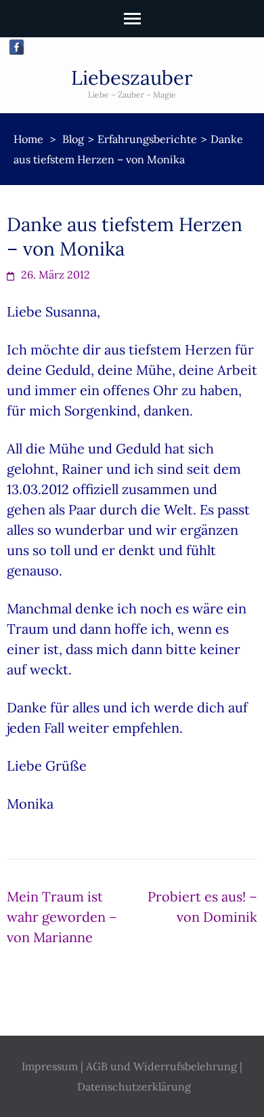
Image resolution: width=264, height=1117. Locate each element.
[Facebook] (16, 47)
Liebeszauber (132, 77)
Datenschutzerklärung (134, 1086)
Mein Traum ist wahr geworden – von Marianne (62, 917)
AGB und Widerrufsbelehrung (161, 1066)
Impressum (50, 1066)
